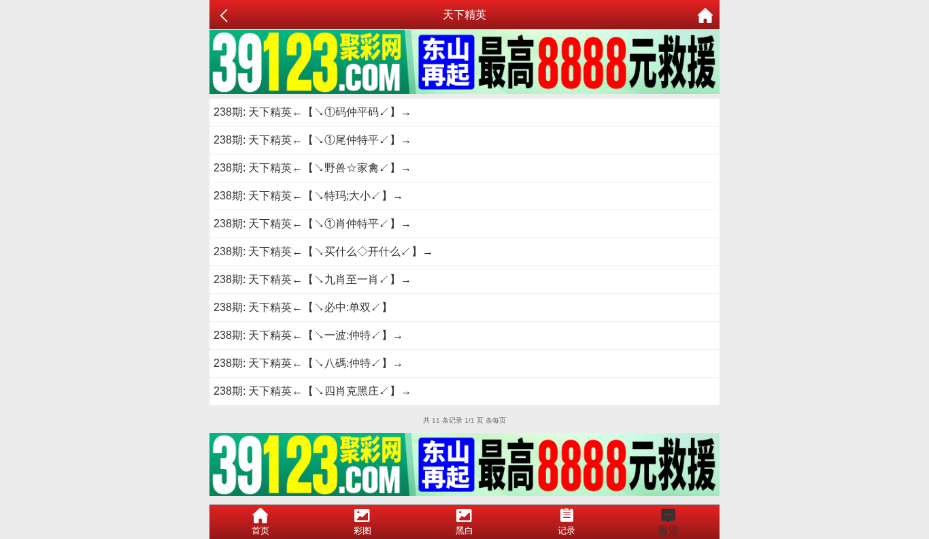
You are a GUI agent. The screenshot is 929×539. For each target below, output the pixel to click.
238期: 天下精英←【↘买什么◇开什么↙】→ (323, 251)
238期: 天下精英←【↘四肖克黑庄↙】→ (312, 391)
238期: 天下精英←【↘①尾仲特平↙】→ (312, 140)
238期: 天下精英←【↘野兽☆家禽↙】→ (312, 168)
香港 (668, 530)
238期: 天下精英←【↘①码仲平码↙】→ (312, 112)
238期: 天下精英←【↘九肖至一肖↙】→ (312, 279)
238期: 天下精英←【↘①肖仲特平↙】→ (312, 223)
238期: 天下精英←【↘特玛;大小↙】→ (308, 195)
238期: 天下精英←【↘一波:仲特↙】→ (308, 335)
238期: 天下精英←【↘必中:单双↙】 (303, 307)
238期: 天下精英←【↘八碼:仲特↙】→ (308, 363)
